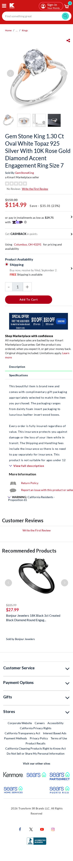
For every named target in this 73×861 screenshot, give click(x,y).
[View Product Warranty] (13, 483)
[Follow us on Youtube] (42, 829)
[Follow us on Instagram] (53, 829)
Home (8, 30)
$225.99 (11, 605)
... (17, 30)
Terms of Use (59, 738)
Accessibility (55, 723)
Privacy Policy (39, 738)
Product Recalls (36, 743)
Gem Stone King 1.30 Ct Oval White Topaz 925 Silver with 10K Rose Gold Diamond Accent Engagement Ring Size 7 (38, 151)
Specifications (18, 375)
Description (17, 366)
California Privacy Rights (35, 728)
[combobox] (36, 16)
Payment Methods (15, 738)
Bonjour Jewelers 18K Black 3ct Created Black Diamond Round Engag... (33, 618)
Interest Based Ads (54, 733)
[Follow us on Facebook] (20, 829)
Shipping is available (26, 274)
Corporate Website (20, 723)
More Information (22, 474)
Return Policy (29, 483)
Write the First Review (35, 188)
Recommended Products (29, 551)
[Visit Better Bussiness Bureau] (36, 841)
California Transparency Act (22, 733)
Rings (25, 30)
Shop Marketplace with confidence (29, 336)
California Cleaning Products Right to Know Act (35, 748)
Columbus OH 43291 (27, 244)
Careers (40, 723)
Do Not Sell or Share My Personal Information (35, 753)
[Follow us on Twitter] (31, 829)
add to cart (28, 299)
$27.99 (12, 609)
